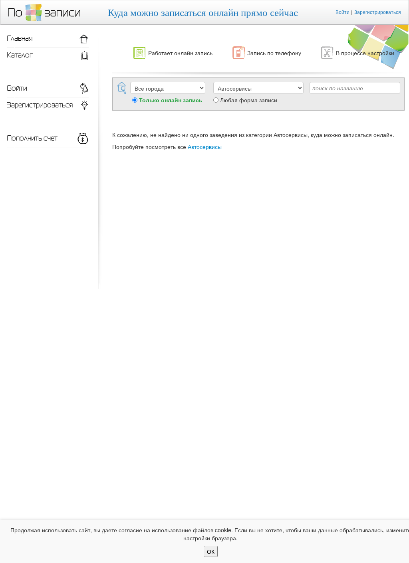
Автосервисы (205, 147)
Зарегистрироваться (377, 11)
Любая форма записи (248, 100)
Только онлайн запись (171, 100)
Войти (342, 11)
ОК (210, 551)
